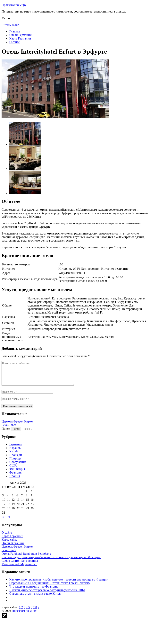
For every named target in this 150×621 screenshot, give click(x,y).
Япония (14, 476)
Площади (15, 455)
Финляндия (17, 469)
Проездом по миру (14, 4)
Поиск (6, 428)
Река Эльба (9, 425)
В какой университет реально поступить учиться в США (47, 590)
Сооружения (17, 462)
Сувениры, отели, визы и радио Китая (35, 593)
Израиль (15, 447)
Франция (15, 472)
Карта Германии (20, 38)
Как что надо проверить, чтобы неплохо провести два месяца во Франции (58, 579)
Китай (13, 451)
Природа (15, 458)
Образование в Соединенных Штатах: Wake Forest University (49, 583)
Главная (14, 31)
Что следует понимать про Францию (33, 586)
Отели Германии (20, 35)
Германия (15, 444)
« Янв (6, 517)
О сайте (14, 42)
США (13, 465)
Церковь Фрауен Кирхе (17, 421)
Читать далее (10, 24)
